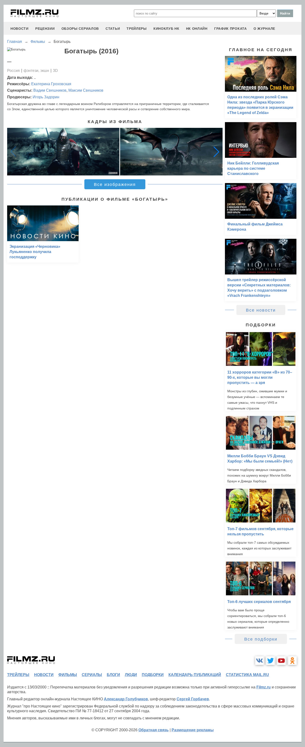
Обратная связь (153, 730)
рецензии (45, 28)
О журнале (264, 28)
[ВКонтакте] (259, 660)
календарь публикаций (194, 675)
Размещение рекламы (193, 730)
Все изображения (115, 184)
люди (131, 675)
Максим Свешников (85, 90)
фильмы (67, 675)
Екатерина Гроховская (51, 84)
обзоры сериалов (80, 28)
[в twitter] (270, 660)
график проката (230, 28)
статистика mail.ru (247, 675)
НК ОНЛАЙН (197, 28)
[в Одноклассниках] (292, 660)
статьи (113, 28)
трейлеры (137, 28)
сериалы (92, 675)
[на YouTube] (281, 660)
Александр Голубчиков (126, 699)
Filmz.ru (263, 687)
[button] (216, 151)
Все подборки (260, 639)
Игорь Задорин (46, 97)
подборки (153, 675)
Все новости (261, 310)
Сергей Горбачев (193, 699)
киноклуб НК (166, 28)
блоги (113, 675)
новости (19, 28)
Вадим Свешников (49, 90)
